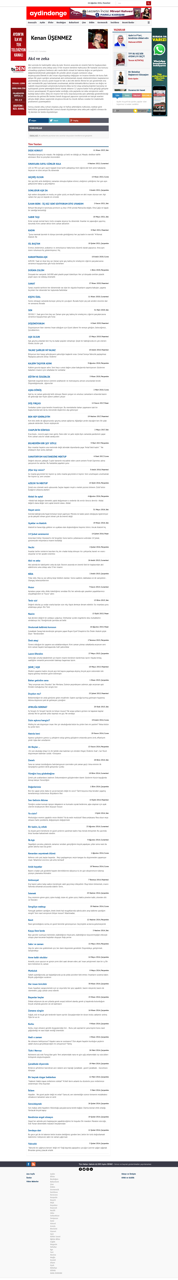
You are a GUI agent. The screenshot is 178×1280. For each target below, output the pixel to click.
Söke (52, 1213)
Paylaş (75, 121)
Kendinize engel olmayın (40, 1117)
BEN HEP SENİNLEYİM (39, 416)
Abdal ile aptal (35, 496)
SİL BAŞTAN (34, 243)
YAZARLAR (119, 29)
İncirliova (115, 22)
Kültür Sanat (55, 1237)
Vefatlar (53, 1247)
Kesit (30, 920)
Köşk (52, 1203)
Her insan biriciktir (37, 984)
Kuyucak (53, 1208)
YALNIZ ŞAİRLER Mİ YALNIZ (42, 350)
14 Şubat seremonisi (38, 534)
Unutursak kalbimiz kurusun (42, 627)
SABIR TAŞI (33, 217)
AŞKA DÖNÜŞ (35, 390)
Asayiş (52, 1226)
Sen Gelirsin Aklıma (38, 800)
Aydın (42, 22)
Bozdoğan (61, 22)
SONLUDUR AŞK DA (38, 190)
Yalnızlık (32, 1143)
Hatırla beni (34, 733)
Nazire (31, 614)
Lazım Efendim (35, 654)
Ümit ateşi (33, 640)
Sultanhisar (54, 1216)
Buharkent (74, 22)
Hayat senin (34, 510)
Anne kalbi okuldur (37, 957)
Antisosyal (33, 880)
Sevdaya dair (34, 1130)
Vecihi (31, 547)
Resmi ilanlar (128, 22)
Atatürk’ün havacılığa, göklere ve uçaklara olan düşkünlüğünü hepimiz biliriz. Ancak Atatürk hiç (67, 527)
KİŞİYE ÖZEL (34, 297)
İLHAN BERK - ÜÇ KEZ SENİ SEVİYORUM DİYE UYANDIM (55, 204)
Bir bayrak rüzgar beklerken (42, 1077)
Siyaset (53, 1231)
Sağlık (52, 1242)
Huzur (31, 587)
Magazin (53, 1244)
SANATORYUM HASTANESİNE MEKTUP (47, 456)
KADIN (31, 230)
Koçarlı (53, 1200)
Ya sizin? (32, 813)
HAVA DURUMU (56, 1273)
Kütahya (53, 1268)
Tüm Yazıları (35, 144)
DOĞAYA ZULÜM (36, 270)
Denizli (53, 1260)
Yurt (51, 1252)
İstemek (32, 893)
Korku (31, 1024)
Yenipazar (54, 1218)
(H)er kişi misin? (36, 470)
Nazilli (52, 1210)
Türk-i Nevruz (35, 1050)
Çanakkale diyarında (38, 1064)
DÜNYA (53, 1270)
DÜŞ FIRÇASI (34, 403)
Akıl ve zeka (34, 560)
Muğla (52, 1257)
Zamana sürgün (36, 1010)
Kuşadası (53, 1205)
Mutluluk (32, 970)
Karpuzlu (53, 1197)
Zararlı (31, 760)
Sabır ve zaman (36, 944)
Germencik (102, 22)
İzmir (52, 1221)
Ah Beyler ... (34, 747)
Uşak (52, 1265)
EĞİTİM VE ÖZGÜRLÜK (39, 377)
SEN (30, 310)
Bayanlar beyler (36, 997)
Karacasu (54, 1195)
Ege (51, 1250)
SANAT (31, 283)
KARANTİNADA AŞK (38, 257)
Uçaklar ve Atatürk (37, 523)
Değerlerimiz (34, 787)
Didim (91, 22)
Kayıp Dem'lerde (36, 931)
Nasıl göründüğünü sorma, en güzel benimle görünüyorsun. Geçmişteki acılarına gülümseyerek (67, 924)
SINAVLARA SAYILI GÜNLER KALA (44, 164)
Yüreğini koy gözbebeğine (41, 773)
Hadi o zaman (35, 1037)
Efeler (50, 22)
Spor (52, 1234)
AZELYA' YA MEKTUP (38, 483)
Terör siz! (32, 600)
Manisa (53, 1255)
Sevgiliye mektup (37, 906)
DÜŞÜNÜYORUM (36, 323)
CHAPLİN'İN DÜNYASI (39, 430)
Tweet (56, 121)
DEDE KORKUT (35, 150)
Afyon (52, 1263)
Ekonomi (53, 1229)
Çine (84, 22)
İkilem (31, 1090)
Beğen (33, 121)
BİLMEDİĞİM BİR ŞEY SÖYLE (42, 443)
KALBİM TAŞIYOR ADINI (40, 363)
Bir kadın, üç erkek (37, 827)
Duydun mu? (34, 693)
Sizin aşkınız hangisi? (39, 720)
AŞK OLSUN (34, 337)
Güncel (53, 1223)
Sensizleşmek (35, 1104)
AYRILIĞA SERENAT (37, 707)
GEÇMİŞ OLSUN (36, 177)
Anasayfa (32, 22)
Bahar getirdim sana (38, 680)
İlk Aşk (31, 840)
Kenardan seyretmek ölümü (42, 853)
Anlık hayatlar (35, 866)
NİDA (30, 574)
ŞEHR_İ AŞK (34, 667)
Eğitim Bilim (55, 1239)
